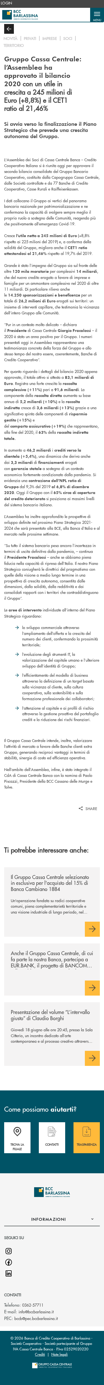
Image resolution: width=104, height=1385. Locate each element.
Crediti (40, 1354)
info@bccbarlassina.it (36, 1311)
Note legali (59, 1354)
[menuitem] (6, 3)
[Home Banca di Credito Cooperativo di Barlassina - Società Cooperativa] (20, 15)
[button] (97, 15)
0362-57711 (33, 1305)
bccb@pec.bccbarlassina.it (36, 1318)
